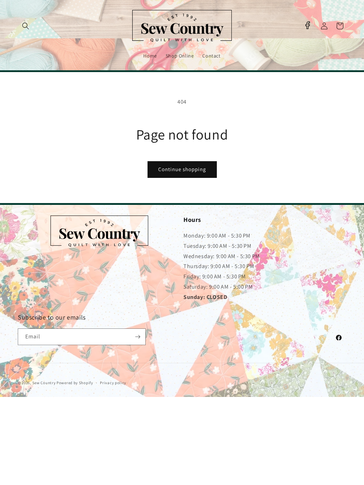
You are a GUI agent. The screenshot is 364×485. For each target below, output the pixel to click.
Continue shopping (182, 169)
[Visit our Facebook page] (307, 25)
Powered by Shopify (75, 382)
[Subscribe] (137, 336)
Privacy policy (113, 382)
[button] (25, 26)
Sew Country (44, 382)
